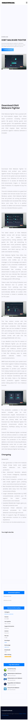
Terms (24, 713)
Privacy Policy (5, 715)
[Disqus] (14, 559)
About (20, 713)
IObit (5, 642)
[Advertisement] (14, 21)
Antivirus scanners (8, 614)
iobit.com (6, 647)
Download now (8, 49)
